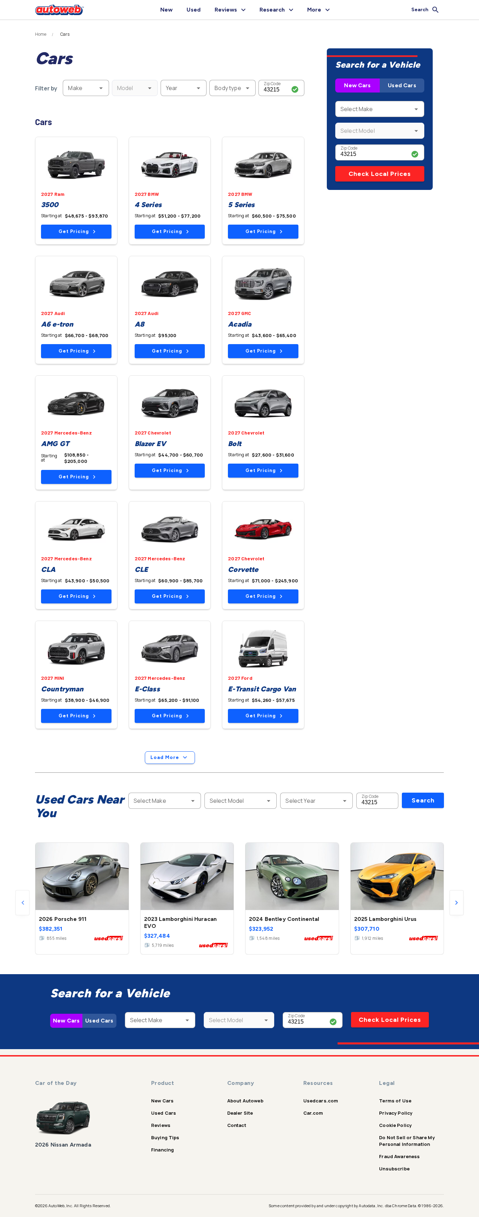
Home (41, 34)
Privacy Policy (395, 1113)
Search (423, 800)
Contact (236, 1125)
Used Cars (402, 85)
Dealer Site (240, 1113)
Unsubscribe (394, 1168)
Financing (162, 1150)
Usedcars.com (320, 1101)
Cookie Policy (395, 1125)
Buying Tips (165, 1137)
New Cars (357, 85)
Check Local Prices (380, 174)
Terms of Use (395, 1101)
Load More (164, 757)
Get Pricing (74, 231)
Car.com (313, 1113)
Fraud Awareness (399, 1156)
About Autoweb (245, 1101)
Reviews (160, 1125)
